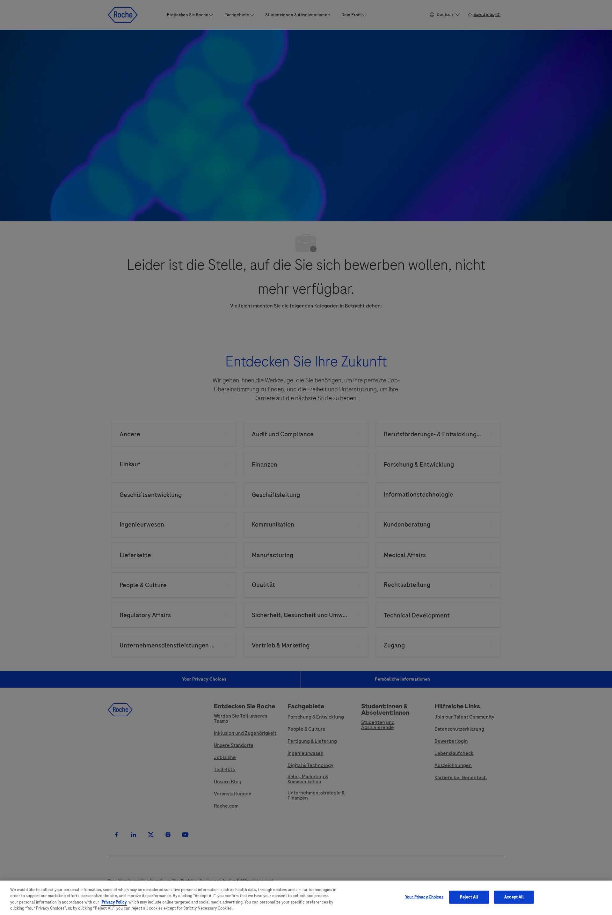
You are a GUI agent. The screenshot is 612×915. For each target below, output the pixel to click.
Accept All (514, 897)
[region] (306, 898)
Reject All (469, 897)
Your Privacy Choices (424, 897)
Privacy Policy (114, 902)
